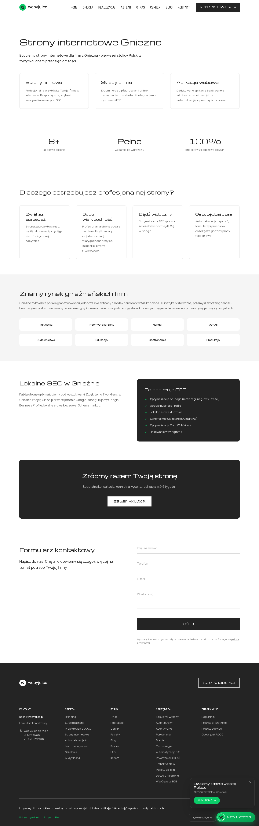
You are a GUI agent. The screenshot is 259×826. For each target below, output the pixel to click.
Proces (115, 746)
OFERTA (88, 7)
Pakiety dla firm (165, 769)
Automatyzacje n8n (168, 752)
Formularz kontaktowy (33, 723)
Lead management (77, 746)
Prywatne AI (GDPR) (168, 758)
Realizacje (117, 722)
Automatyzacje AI (76, 740)
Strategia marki (74, 722)
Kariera (115, 758)
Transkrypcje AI (165, 764)
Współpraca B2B (166, 781)
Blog (113, 740)
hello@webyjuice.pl (31, 717)
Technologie (164, 746)
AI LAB (126, 7)
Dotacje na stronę (167, 775)
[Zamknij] (250, 782)
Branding (70, 717)
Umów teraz (205, 800)
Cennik (115, 728)
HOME (74, 7)
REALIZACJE (106, 7)
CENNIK (155, 7)
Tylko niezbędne (202, 817)
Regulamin (208, 717)
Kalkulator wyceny (167, 717)
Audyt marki (72, 758)
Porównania (163, 734)
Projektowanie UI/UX (78, 728)
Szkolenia (71, 752)
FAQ (113, 752)
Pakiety (115, 734)
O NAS (140, 7)
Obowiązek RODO (212, 734)
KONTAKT (184, 7)
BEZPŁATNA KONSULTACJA (218, 7)
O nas (114, 717)
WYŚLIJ (188, 624)
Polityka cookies (212, 728)
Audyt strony (164, 722)
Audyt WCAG (164, 728)
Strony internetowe (77, 734)
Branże (160, 740)
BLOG (169, 7)
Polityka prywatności (214, 722)
